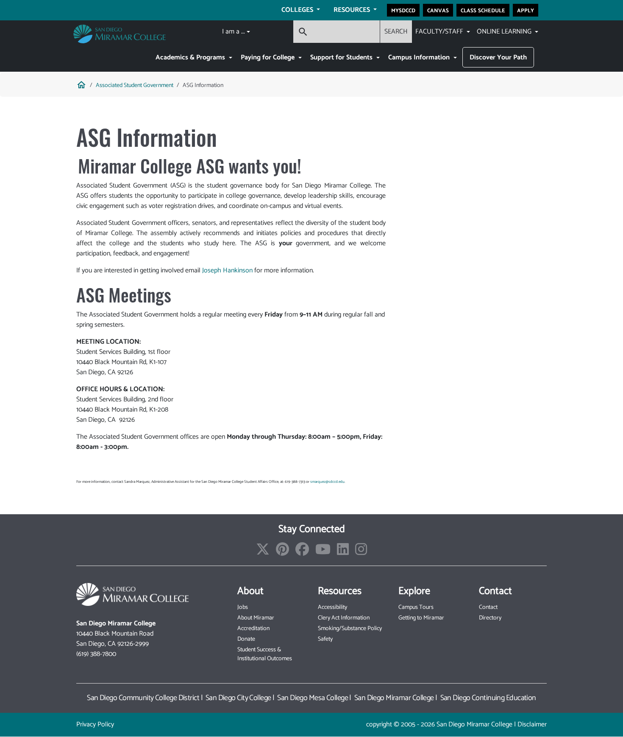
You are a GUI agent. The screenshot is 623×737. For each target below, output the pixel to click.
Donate (246, 639)
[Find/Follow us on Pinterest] (282, 552)
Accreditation (253, 628)
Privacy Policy (95, 724)
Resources (353, 10)
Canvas (438, 10)
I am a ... (233, 31)
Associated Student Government (134, 85)
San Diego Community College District (143, 698)
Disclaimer (532, 724)
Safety (325, 639)
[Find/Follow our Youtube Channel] (323, 552)
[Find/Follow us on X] (263, 552)
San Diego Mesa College (312, 698)
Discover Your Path (498, 57)
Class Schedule (483, 10)
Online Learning (505, 31)
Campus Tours (416, 607)
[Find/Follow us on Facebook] (302, 552)
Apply (525, 10)
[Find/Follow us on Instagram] (361, 552)
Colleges (298, 10)
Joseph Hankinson (227, 270)
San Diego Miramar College (394, 698)
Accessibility (332, 607)
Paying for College (268, 57)
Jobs (242, 607)
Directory (490, 618)
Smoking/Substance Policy (350, 628)
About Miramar (255, 618)
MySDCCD (403, 10)
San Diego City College (238, 698)
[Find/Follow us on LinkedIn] (343, 552)
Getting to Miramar (421, 618)
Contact (488, 607)
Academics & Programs (191, 57)
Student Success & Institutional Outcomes (264, 654)
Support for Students (342, 57)
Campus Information (419, 57)
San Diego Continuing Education (488, 698)
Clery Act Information (344, 618)
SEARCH (396, 31)
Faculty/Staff (440, 31)
